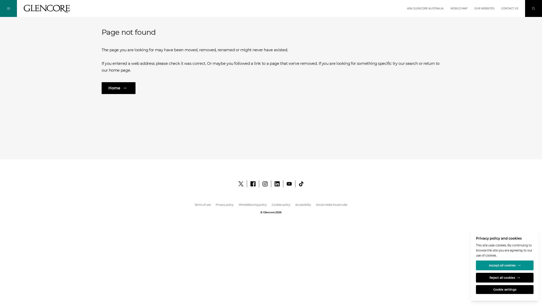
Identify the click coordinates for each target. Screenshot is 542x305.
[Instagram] (265, 183)
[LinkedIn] (277, 183)
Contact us (509, 8)
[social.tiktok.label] (301, 183)
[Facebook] (253, 183)
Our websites (484, 8)
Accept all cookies (502, 265)
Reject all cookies (502, 278)
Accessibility (303, 204)
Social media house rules (331, 204)
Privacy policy (225, 204)
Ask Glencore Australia (425, 8)
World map (458, 8)
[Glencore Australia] (47, 8)
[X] (241, 183)
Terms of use (203, 204)
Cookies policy (281, 204)
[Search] (533, 8)
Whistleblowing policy (253, 204)
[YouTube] (289, 183)
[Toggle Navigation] (8, 8)
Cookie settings (504, 289)
